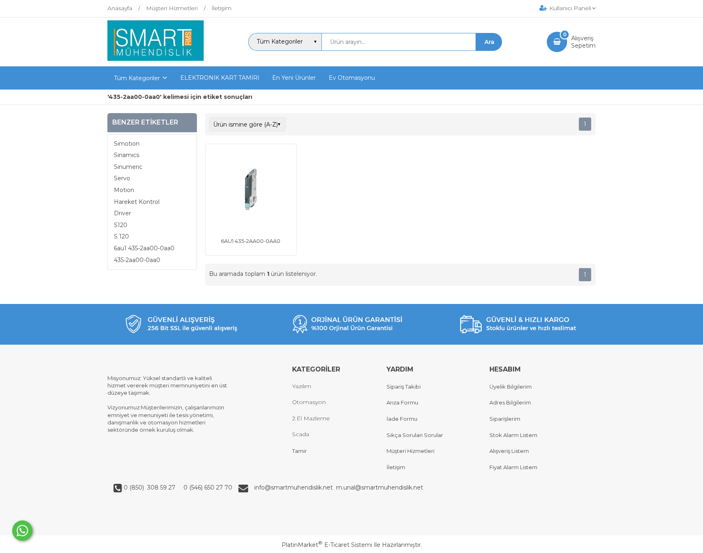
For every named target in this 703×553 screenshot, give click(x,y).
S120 (120, 225)
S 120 (121, 236)
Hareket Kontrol (136, 201)
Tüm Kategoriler (137, 78)
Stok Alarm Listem (513, 435)
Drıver (122, 213)
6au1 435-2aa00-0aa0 (144, 248)
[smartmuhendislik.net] (155, 59)
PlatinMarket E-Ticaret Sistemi (327, 545)
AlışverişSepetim (583, 42)
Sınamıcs (126, 155)
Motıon (124, 190)
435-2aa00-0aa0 (137, 260)
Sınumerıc (128, 166)
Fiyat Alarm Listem (513, 467)
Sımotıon (127, 143)
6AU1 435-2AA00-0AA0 (250, 241)
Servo (122, 178)
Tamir (299, 451)
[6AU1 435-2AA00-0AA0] (251, 190)
